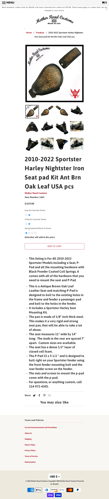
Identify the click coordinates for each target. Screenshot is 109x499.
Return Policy (30, 445)
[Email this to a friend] (49, 395)
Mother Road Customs (36, 193)
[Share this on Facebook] (39, 395)
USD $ (55, 476)
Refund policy (30, 462)
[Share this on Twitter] (34, 395)
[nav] (8, 3)
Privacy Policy (30, 450)
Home (29, 32)
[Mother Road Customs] (54, 19)
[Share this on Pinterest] (44, 395)
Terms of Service (31, 456)
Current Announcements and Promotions (41, 427)
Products (40, 32)
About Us (28, 433)
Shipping (28, 439)
